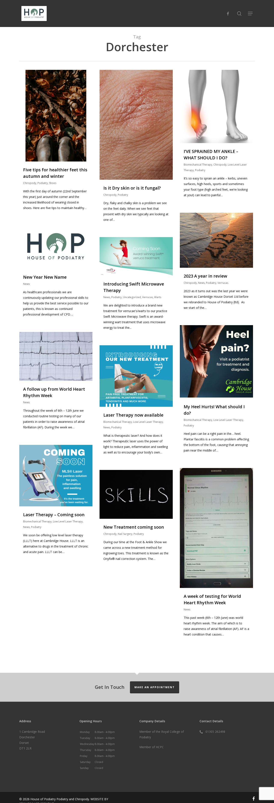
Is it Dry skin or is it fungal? (132, 188)
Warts (157, 297)
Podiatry (42, 183)
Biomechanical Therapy (198, 164)
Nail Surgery (125, 534)
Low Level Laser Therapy (228, 420)
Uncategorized (132, 297)
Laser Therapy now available (133, 415)
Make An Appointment (154, 687)
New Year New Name (45, 277)
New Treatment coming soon (133, 527)
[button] (250, 13)
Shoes (52, 183)
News (201, 283)
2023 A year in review (205, 276)
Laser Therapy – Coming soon (54, 514)
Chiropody (29, 183)
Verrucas (222, 283)
